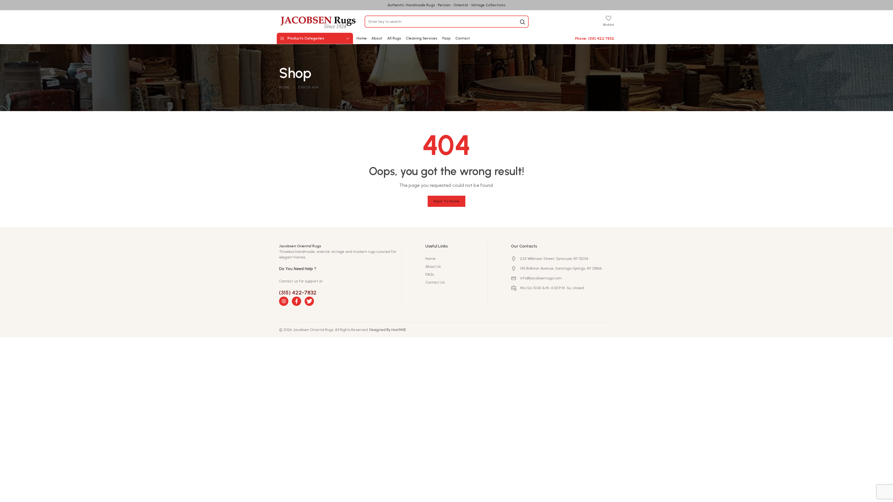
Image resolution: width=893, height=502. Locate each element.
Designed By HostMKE (387, 329)
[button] (608, 21)
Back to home (447, 201)
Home (284, 87)
